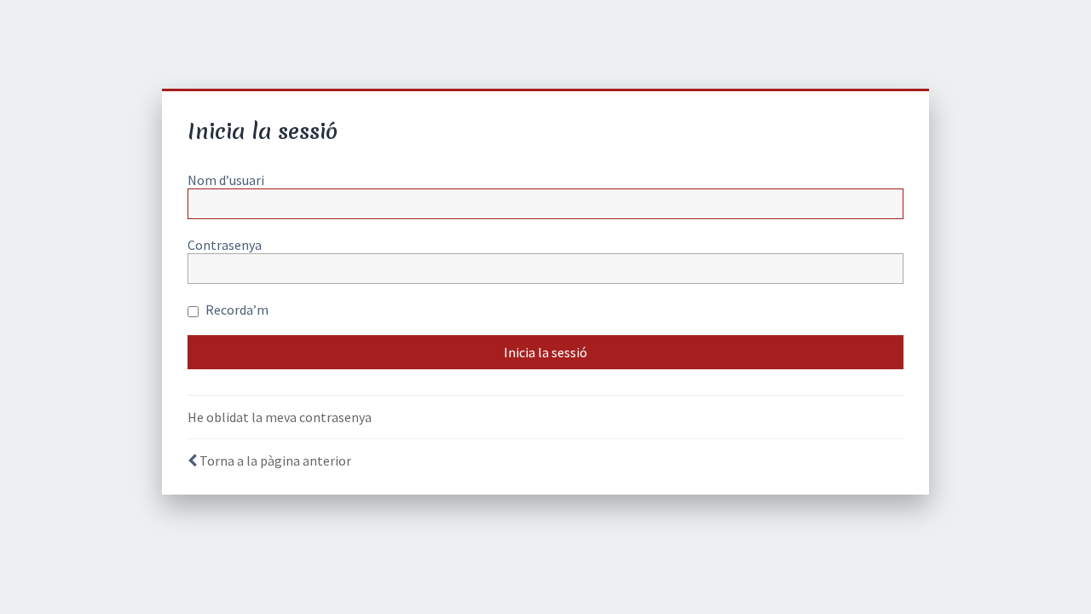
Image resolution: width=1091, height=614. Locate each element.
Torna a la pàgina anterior (275, 460)
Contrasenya (225, 244)
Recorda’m (235, 309)
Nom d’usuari (226, 179)
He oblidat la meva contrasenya (280, 417)
